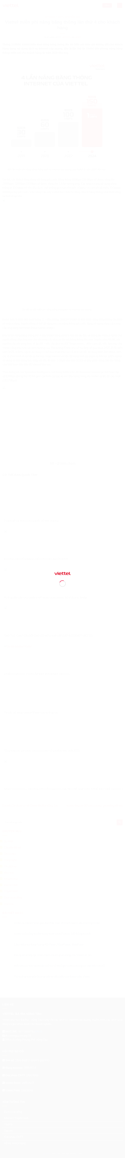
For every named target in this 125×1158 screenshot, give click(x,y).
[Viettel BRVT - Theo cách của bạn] (62, 573)
